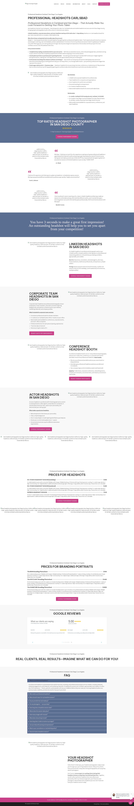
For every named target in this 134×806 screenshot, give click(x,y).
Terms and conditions (104, 804)
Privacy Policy (96, 804)
